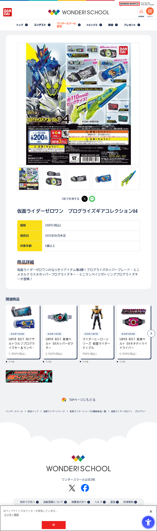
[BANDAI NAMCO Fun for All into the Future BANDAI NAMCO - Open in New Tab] (136, 4)
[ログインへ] (150, 11)
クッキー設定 (11, 515)
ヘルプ (98, 502)
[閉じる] (151, 511)
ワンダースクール (14, 411)
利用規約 (128, 502)
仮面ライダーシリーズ (54, 411)
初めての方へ (27, 502)
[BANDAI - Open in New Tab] (7, 12)
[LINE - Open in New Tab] (92, 199)
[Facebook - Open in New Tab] (85, 488)
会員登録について (53, 502)
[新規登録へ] (141, 11)
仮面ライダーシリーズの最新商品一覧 (88, 411)
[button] (151, 333)
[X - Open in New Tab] (85, 199)
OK (53, 525)
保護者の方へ (79, 502)
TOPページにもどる (82, 399)
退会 (112, 502)
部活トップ (33, 411)
